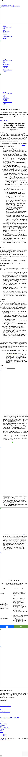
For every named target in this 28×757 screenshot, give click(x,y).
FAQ (4, 30)
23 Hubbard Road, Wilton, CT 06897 (9, 717)
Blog (4, 28)
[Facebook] (7, 626)
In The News (6, 31)
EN (4, 104)
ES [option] (3, 3)
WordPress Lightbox (5, 739)
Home (4, 26)
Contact (5, 34)
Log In (4, 38)
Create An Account (7, 36)
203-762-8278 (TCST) (5, 706)
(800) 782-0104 (5, 6)
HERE (23, 145)
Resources (5, 32)
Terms (1, 732)
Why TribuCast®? (7, 27)
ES (6, 106)
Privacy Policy (3, 723)
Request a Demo (4, 120)
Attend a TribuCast (4, 728)
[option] (15, 3)
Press (1, 730)
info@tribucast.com (15, 6)
